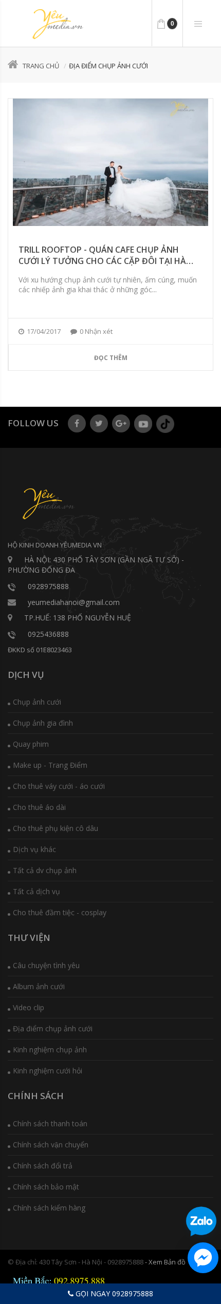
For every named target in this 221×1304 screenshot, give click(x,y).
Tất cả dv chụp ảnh (45, 870)
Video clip (28, 1007)
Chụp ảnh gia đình (43, 723)
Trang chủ (41, 65)
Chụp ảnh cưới (37, 702)
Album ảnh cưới (39, 986)
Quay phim (31, 744)
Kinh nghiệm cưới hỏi (47, 1070)
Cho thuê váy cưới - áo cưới (59, 786)
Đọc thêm (110, 357)
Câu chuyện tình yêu (46, 965)
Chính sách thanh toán (50, 1123)
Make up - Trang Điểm (50, 765)
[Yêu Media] (56, 24)
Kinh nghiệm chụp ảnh (50, 1049)
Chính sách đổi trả (42, 1165)
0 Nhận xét (96, 331)
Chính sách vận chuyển (50, 1144)
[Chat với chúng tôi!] (203, 1257)
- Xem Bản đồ (165, 1262)
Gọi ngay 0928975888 (113, 1293)
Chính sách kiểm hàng (49, 1208)
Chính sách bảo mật (46, 1187)
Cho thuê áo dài (39, 807)
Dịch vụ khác (34, 849)
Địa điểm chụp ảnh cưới (53, 1028)
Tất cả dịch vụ (36, 891)
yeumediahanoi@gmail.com (74, 602)
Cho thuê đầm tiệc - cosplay (59, 912)
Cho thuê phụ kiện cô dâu (55, 828)
